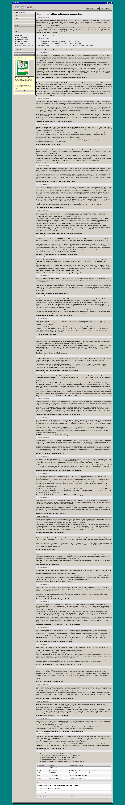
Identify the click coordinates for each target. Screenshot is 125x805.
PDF (16, 22)
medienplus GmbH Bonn (25, 801)
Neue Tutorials (89, 8)
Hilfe (102, 8)
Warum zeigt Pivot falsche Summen (49, 792)
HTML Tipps (19, 49)
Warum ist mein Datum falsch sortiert (50, 788)
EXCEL (16, 15)
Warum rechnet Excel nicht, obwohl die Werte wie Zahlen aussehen (58, 785)
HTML (16, 25)
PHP (16, 31)
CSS (16, 28)
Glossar (97, 8)
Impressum (107, 8)
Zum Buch (24, 91)
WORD (16, 18)
